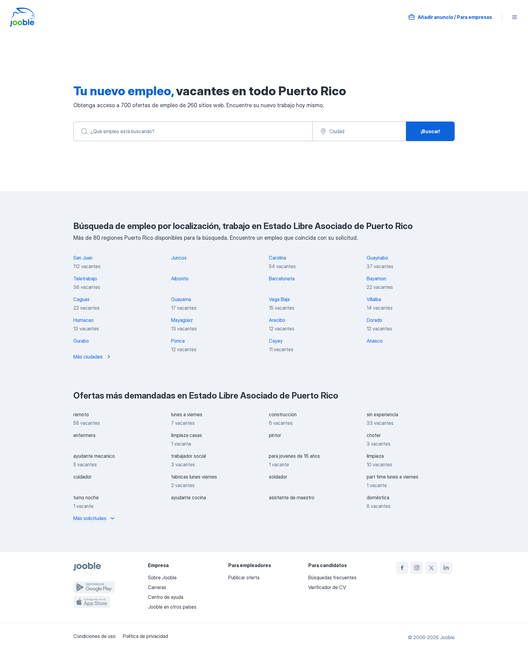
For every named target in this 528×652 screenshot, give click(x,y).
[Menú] (514, 17)
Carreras (157, 587)
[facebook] (402, 568)
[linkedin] (446, 568)
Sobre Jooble (162, 577)
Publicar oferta (243, 577)
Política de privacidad (145, 636)
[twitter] (431, 568)
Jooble (447, 637)
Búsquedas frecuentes (332, 577)
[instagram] (417, 568)
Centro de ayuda (165, 597)
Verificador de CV (327, 587)
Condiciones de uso (94, 636)
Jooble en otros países (172, 607)
